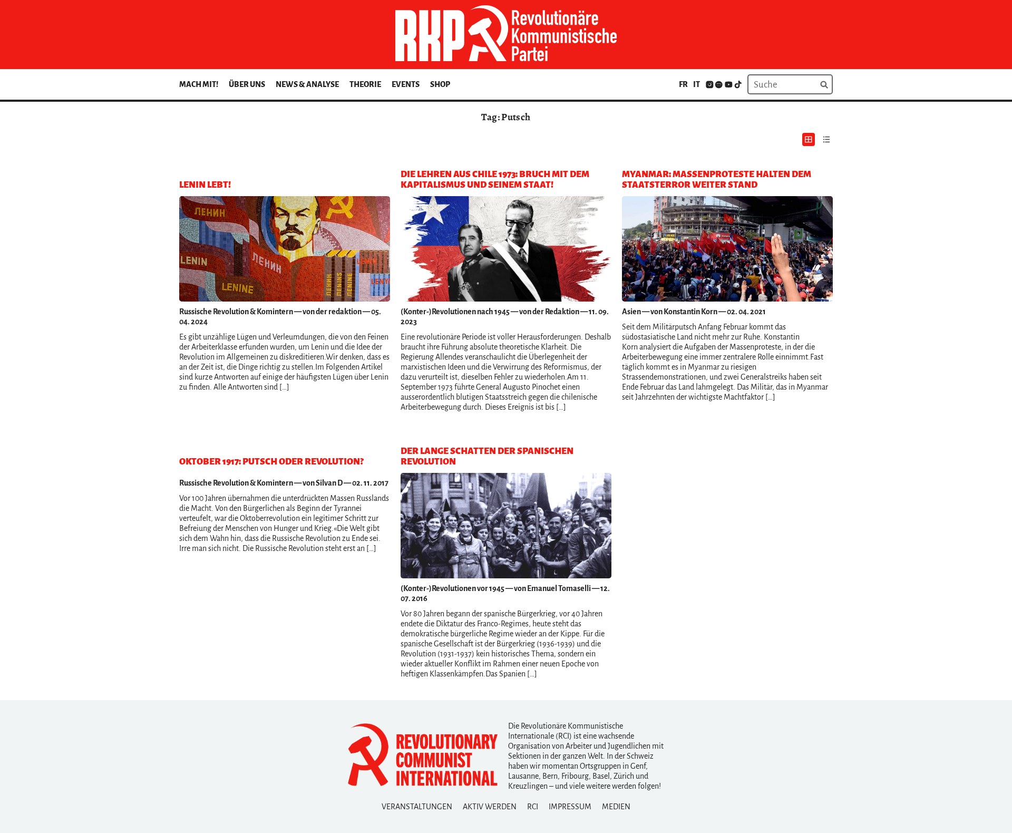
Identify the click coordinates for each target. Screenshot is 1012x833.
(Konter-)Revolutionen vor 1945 (452, 588)
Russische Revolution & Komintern (236, 311)
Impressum (570, 806)
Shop (440, 84)
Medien (616, 806)
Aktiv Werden (490, 806)
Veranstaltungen (417, 806)
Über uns (247, 84)
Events (406, 84)
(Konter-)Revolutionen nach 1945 (455, 311)
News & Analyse (307, 84)
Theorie (365, 84)
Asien (631, 311)
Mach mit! (198, 84)
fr (683, 84)
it (696, 84)
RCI (532, 806)
